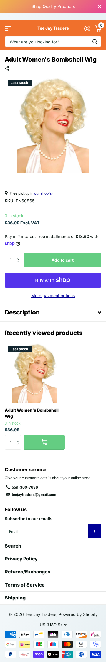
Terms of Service (25, 585)
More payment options (53, 295)
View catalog (8, 28)
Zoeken (94, 41)
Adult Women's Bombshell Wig (32, 413)
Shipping (15, 598)
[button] (19, 255)
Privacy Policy (21, 559)
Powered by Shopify (78, 614)
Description (22, 312)
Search (13, 546)
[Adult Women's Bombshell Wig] (35, 373)
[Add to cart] (44, 442)
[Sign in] (87, 28)
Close (99, 6)
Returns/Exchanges (27, 572)
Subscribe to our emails (28, 518)
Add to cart (63, 259)
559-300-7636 (25, 487)
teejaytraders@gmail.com (34, 494)
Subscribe (94, 531)
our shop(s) (43, 193)
